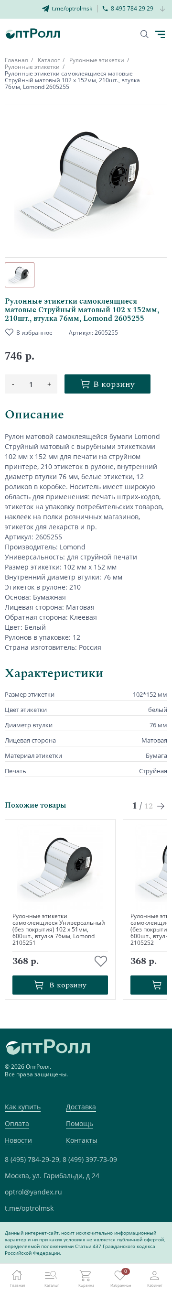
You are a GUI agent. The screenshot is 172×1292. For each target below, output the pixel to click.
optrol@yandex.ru (33, 1191)
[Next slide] (161, 806)
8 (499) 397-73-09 (90, 1159)
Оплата (17, 1123)
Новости (18, 1140)
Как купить (23, 1106)
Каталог (49, 60)
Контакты (81, 1140)
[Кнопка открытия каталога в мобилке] (160, 34)
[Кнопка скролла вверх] (129, 1249)
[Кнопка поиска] (144, 34)
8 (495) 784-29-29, (33, 1159)
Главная (16, 60)
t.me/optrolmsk (29, 1208)
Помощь (79, 1123)
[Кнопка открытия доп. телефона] (162, 9)
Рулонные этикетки (96, 60)
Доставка (81, 1106)
